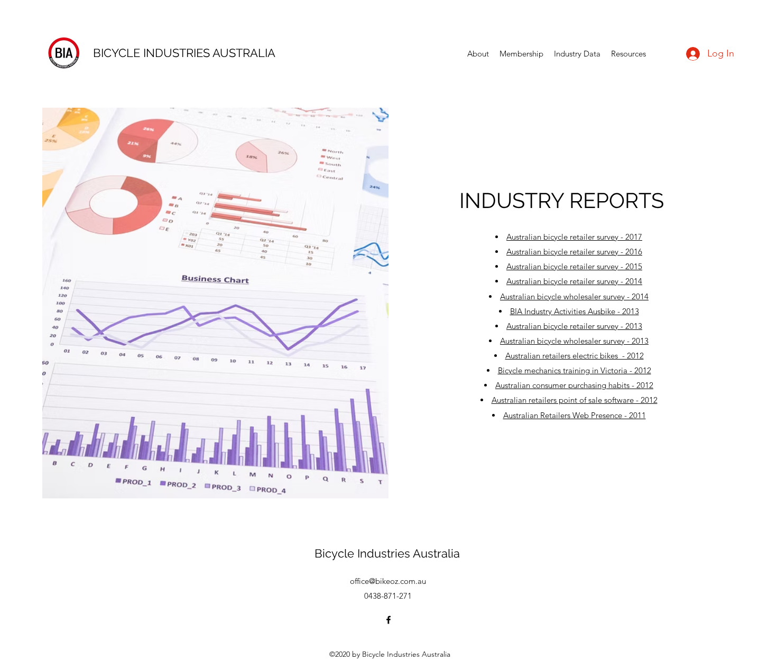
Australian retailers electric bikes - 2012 (574, 356)
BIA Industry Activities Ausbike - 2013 (574, 311)
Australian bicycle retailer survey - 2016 (574, 252)
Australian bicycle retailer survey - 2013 (574, 326)
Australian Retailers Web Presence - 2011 (574, 415)
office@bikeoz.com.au (388, 581)
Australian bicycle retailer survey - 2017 (574, 237)
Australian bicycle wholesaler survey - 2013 (574, 341)
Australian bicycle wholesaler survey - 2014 (574, 296)
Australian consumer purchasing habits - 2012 (574, 385)
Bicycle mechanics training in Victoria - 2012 (574, 370)
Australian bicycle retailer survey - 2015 (574, 266)
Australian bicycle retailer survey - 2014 (574, 281)
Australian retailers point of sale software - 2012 (575, 400)
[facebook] (388, 620)
